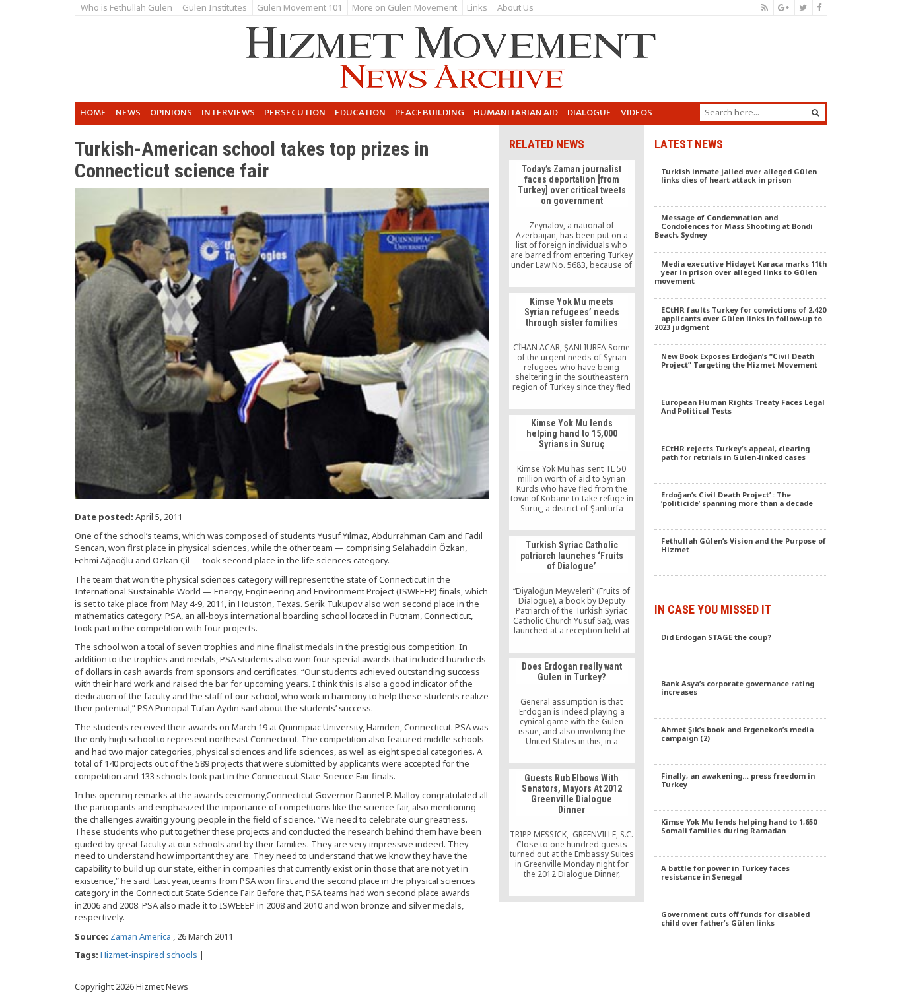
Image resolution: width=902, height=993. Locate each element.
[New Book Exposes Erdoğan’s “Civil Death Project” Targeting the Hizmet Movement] (741, 368)
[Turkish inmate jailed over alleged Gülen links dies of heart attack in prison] (741, 183)
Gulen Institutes (214, 7)
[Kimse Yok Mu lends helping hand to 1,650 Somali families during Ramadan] (741, 834)
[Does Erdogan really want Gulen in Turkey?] (571, 711)
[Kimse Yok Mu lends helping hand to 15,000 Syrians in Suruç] (571, 473)
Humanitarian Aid (515, 112)
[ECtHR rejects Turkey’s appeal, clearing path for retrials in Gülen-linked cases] (741, 460)
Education (360, 112)
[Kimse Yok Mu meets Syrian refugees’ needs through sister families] (571, 351)
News (128, 112)
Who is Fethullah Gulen (126, 7)
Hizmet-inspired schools (148, 955)
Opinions (171, 112)
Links (477, 7)
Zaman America (141, 936)
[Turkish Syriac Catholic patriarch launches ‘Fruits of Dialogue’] (571, 594)
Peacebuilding (429, 112)
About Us (515, 7)
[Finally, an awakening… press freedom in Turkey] (741, 788)
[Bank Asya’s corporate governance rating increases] (741, 695)
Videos (636, 112)
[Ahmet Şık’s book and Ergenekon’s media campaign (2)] (741, 742)
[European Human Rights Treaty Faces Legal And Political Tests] (741, 414)
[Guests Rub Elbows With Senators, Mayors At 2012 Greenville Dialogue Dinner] (571, 832)
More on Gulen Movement (404, 7)
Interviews (228, 112)
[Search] (815, 112)
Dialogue (589, 112)
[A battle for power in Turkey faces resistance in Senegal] (741, 880)
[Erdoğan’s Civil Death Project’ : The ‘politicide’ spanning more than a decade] (741, 507)
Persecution (295, 112)
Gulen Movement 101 (299, 7)
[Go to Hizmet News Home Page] (451, 57)
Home (93, 112)
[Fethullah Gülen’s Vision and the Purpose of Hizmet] (741, 553)
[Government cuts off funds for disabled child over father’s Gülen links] (741, 926)
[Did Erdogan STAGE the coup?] (741, 649)
